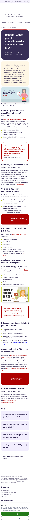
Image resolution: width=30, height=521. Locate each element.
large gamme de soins (18, 234)
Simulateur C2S (5, 490)
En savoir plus (17, 510)
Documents (4, 496)
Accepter (14, 513)
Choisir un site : (7, 1)
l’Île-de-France (16, 342)
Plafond (20, 22)
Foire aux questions (6, 494)
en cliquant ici (20, 184)
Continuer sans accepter (15, 518)
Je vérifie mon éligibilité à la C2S (17, 219)
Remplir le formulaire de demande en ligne (17, 378)
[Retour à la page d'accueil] (10, 8)
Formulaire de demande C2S (8, 492)
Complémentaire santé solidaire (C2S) (14, 119)
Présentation (12, 22)
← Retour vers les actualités (9, 27)
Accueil (4, 22)
